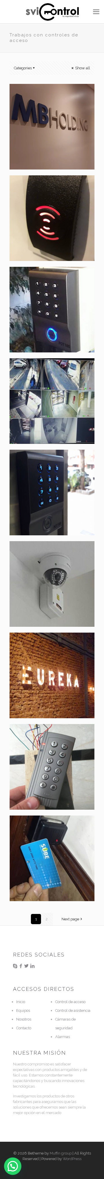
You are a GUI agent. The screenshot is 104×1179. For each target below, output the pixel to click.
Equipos (23, 1010)
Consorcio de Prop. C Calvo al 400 (47, 281)
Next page (70, 919)
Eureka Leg (33, 644)
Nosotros (23, 1019)
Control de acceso (70, 1002)
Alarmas (62, 1037)
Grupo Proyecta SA (44, 827)
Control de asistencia (72, 1010)
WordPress (72, 1159)
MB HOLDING (36, 95)
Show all (82, 68)
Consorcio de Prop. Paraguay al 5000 (44, 372)
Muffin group (61, 1153)
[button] (12, 1166)
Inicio (20, 1002)
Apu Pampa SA (38, 186)
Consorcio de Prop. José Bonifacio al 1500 (51, 464)
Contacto (23, 1028)
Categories (23, 68)
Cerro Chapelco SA (44, 735)
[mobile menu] (96, 12)
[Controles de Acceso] (52, 11)
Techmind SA (35, 552)
